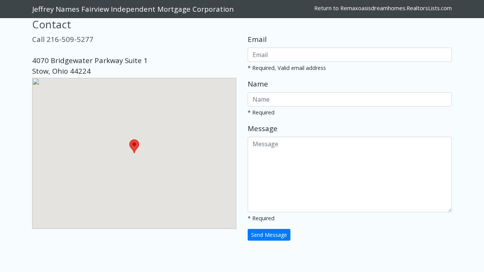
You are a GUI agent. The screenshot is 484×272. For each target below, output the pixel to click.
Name (258, 83)
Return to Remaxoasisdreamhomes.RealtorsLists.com (383, 8)
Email (257, 39)
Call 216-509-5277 (62, 39)
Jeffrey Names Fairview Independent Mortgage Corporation (133, 9)
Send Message (269, 234)
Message (263, 128)
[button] (134, 146)
